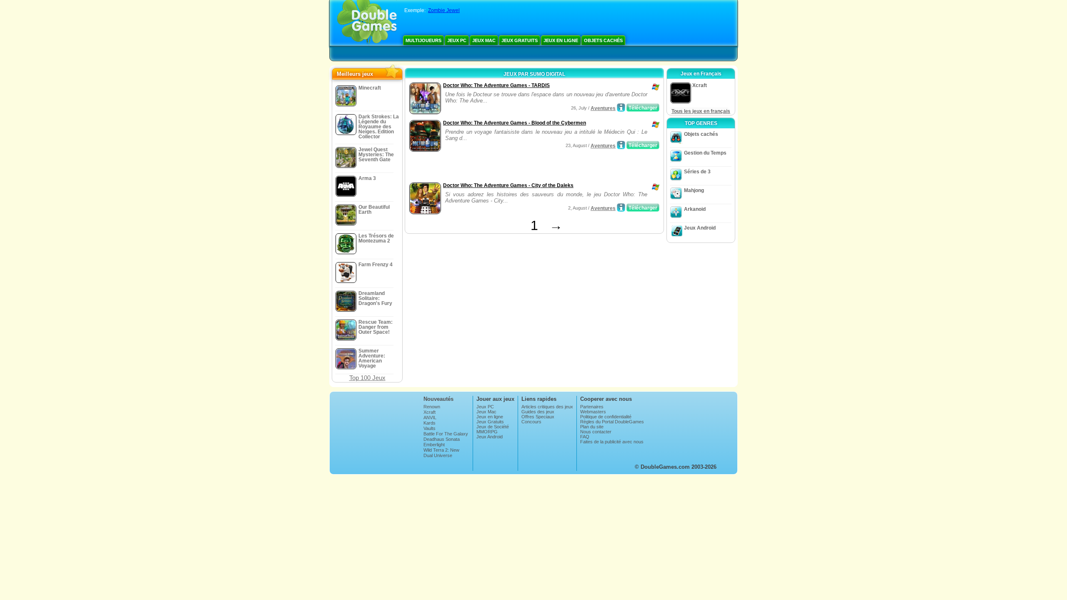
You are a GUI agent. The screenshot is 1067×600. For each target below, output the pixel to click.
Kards (429, 422)
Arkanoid (695, 209)
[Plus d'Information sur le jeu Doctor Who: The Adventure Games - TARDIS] (621, 107)
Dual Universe (437, 455)
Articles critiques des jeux (547, 406)
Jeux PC (456, 40)
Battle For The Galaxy (445, 433)
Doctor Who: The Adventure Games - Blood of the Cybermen (514, 123)
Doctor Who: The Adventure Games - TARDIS (496, 85)
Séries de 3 (697, 172)
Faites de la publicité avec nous (612, 441)
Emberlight (434, 444)
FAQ (584, 436)
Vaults (429, 428)
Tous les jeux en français (700, 111)
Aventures (603, 108)
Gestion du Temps (705, 153)
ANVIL (429, 417)
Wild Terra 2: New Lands (441, 453)
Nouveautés (438, 399)
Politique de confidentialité (605, 416)
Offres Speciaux (537, 416)
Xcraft (429, 412)
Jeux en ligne (561, 40)
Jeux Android (700, 228)
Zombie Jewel (444, 10)
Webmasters (593, 411)
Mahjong (694, 190)
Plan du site (592, 426)
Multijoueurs (423, 40)
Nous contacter (595, 431)
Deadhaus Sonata (441, 439)
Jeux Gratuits (519, 40)
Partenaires (592, 406)
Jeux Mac (484, 40)
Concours (531, 421)
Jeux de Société (492, 426)
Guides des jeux (537, 411)
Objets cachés (603, 40)
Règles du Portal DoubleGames (612, 421)
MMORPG (487, 431)
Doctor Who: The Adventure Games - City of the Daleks (508, 185)
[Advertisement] (504, 167)
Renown (431, 406)
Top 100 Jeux (367, 377)
